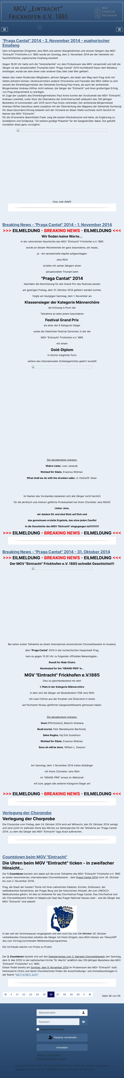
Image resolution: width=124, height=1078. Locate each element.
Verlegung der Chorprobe (27, 812)
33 (30, 994)
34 (37, 994)
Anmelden (62, 1047)
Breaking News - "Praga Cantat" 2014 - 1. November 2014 (57, 224)
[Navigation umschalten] (4, 29)
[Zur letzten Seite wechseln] (90, 994)
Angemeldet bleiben (52, 1029)
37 (57, 994)
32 (23, 994)
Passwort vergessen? (49, 1055)
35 (44, 994)
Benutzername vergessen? (52, 1058)
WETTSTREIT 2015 (26, 974)
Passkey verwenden (65, 1037)
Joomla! (19, 1069)
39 (71, 994)
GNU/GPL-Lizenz (55, 1069)
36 (50, 994)
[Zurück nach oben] (119, 1072)
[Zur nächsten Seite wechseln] (84, 994)
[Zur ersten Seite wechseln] (5, 994)
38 (64, 994)
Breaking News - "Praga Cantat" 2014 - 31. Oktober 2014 (56, 551)
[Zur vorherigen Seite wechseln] (11, 994)
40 (78, 994)
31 (17, 994)
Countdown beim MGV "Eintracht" (34, 857)
